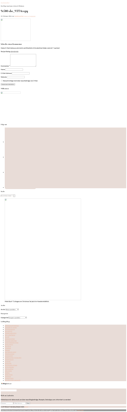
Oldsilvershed (9, 354)
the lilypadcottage (11, 365)
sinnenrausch (9, 359)
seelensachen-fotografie (13, 358)
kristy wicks (9, 344)
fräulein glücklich (10, 333)
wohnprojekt (9, 378)
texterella (8, 363)
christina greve (10, 329)
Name (3, 69)
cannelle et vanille (11, 327)
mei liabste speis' (10, 352)
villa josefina (9, 369)
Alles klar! (80, 410)
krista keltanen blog (11, 342)
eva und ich (8, 331)
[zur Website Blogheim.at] (6, 384)
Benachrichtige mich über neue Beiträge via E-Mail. (20, 81)
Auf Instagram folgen (9, 390)
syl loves (8, 361)
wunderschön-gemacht (12, 380)
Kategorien (4, 317)
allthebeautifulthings (12, 326)
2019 (26, 407)
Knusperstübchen (11, 341)
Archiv (3, 309)
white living (9, 375)
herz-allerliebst (10, 335)
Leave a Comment (29, 16)
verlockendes (9, 367)
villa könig (8, 371)
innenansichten (10, 339)
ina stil (7, 337)
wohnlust (8, 376)
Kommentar (5, 66)
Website (4, 77)
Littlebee (8, 348)
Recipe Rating (5, 51)
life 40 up (8, 346)
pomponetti (9, 356)
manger (7, 350)
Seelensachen (5, 3)
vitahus (7, 373)
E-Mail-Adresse (6, 73)
